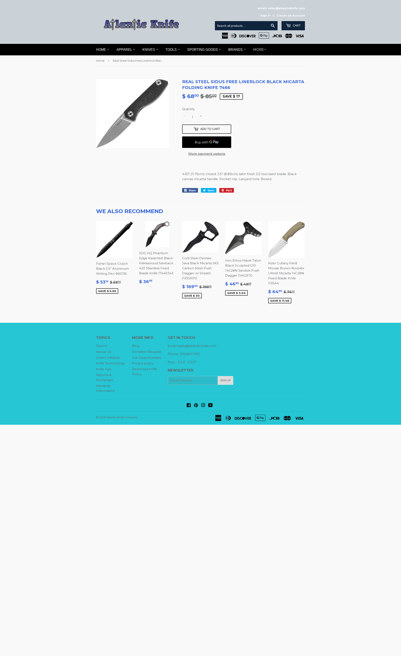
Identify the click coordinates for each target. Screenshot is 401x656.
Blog (136, 346)
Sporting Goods (203, 49)
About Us (103, 352)
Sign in (265, 15)
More (258, 50)
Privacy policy (143, 363)
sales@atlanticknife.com (197, 346)
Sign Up (225, 380)
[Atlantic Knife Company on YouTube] (210, 406)
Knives (149, 49)
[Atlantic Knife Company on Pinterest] (196, 406)
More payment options (206, 154)
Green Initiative (108, 358)
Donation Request (146, 352)
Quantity (188, 109)
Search (101, 346)
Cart (296, 25)
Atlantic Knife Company (122, 417)
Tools (171, 49)
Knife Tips (103, 369)
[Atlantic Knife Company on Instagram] (203, 406)
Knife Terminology (110, 363)
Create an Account (291, 15)
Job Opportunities (146, 358)
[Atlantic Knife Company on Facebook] (189, 406)
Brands (236, 49)
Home (101, 49)
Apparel (125, 49)
